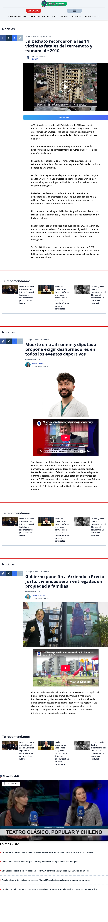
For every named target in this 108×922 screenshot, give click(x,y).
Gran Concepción (17, 17)
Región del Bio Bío (39, 17)
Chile (55, 17)
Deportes (77, 17)
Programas (91, 17)
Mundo (64, 17)
